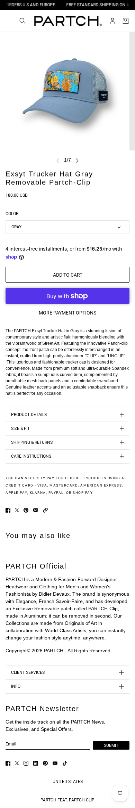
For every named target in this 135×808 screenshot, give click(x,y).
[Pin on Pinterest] (26, 510)
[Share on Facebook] (8, 510)
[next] (77, 160)
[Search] (22, 21)
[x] (17, 763)
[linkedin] (35, 763)
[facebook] (8, 763)
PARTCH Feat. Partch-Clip (67, 800)
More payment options (67, 313)
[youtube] (55, 763)
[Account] (112, 21)
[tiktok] (65, 763)
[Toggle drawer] (9, 21)
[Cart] (125, 21)
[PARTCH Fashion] (67, 21)
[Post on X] (17, 510)
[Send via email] (35, 510)
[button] (45, 510)
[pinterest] (45, 763)
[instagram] (26, 763)
